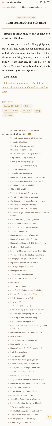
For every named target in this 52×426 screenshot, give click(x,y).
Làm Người (26, 111)
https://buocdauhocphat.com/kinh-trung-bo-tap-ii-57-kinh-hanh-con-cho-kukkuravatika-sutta (25, 87)
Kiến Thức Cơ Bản (11, 111)
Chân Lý (28, 106)
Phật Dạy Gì (8, 115)
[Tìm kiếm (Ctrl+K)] (37, 2)
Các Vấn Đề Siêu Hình (10, 7)
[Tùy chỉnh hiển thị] (41, 2)
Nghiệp (37, 111)
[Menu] (48, 2)
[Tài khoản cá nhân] (44, 2)
